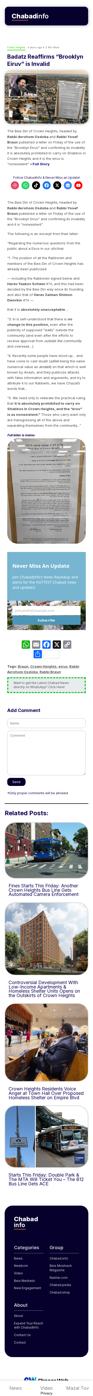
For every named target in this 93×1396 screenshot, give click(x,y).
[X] (57, 645)
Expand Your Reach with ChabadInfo (28, 1325)
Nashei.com (59, 1278)
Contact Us (22, 1335)
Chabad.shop (60, 1292)
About (18, 1316)
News (15, 1388)
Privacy (46, 1393)
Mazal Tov (77, 1388)
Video (46, 1388)
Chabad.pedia (60, 1285)
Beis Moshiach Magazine (61, 1268)
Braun (23, 666)
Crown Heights (43, 666)
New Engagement (27, 1288)
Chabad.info (59, 1258)
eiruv (62, 666)
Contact (20, 1342)
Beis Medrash (24, 1281)
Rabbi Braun (50, 672)
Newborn (21, 1266)
